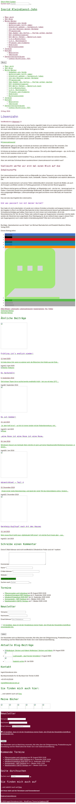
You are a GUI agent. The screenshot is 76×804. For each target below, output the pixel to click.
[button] (8, 235)
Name (3, 568)
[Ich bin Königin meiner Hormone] (30, 708)
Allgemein (15, 122)
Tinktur (50, 309)
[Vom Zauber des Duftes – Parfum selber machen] (46, 708)
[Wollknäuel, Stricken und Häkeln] (17, 650)
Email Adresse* (6, 619)
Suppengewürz (38, 309)
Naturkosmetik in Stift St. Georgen (16, 601)
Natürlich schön (18, 661)
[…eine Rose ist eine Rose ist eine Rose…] (38, 431)
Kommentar (5, 564)
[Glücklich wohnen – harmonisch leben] (21, 708)
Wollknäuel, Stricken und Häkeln (41, 650)
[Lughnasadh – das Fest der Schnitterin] (9, 656)
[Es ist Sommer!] (38, 399)
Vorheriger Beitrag (7, 311)
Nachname (5, 615)
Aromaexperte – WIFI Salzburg (15, 599)
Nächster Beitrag (7, 313)
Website (4, 575)
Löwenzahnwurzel (26, 309)
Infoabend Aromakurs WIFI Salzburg (17, 595)
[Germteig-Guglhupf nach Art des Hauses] (38, 509)
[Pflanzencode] (38, 708)
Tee (46, 309)
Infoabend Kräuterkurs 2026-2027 (16, 597)
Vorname (4, 612)
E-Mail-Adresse (7, 571)
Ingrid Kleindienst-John (19, 9)
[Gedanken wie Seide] (5, 708)
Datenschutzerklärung (8, 796)
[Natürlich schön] (9, 661)
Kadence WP (44, 801)
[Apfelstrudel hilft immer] (13, 708)
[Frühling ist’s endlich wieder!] (38, 336)
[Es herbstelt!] (38, 368)
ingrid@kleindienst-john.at (10, 683)
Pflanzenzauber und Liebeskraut (16, 593)
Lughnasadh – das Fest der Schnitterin (26, 656)
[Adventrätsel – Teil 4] (38, 465)
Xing (20, 694)
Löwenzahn (15, 309)
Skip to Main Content (8, 2)
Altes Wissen (5, 309)
